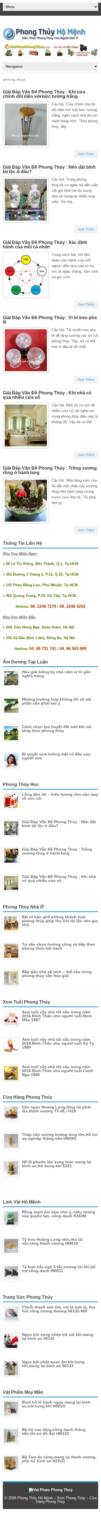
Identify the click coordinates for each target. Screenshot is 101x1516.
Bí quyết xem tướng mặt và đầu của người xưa (56, 756)
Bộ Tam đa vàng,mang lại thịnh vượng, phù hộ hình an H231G (59, 1459)
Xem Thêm (86, 154)
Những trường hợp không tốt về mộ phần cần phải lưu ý (56, 701)
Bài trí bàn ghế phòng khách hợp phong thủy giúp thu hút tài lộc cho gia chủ (60, 921)
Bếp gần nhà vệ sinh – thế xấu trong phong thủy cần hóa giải (57, 973)
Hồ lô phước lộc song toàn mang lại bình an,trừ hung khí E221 (56, 1164)
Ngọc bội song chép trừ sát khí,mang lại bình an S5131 (57, 1336)
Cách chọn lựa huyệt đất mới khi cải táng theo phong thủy (56, 728)
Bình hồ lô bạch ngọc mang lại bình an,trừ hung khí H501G (56, 1404)
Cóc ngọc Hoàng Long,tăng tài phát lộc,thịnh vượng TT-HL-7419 (56, 1109)
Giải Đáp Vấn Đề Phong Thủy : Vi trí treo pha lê (50, 319)
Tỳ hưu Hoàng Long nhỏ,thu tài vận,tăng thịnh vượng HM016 (52, 1241)
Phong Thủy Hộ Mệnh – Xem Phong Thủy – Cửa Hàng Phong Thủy (57, 1500)
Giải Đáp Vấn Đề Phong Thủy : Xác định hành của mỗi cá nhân (45, 244)
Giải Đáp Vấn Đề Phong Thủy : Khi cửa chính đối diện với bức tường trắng (44, 94)
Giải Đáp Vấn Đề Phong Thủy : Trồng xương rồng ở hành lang (50, 470)
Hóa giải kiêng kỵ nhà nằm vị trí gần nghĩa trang (56, 674)
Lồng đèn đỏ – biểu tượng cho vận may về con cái (60, 796)
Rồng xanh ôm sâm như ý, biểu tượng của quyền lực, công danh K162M (58, 1214)
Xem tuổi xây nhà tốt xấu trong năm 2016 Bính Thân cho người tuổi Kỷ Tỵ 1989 (58, 1043)
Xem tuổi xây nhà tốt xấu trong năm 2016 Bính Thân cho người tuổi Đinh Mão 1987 (57, 1016)
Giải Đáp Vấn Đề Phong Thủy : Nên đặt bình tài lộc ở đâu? (49, 169)
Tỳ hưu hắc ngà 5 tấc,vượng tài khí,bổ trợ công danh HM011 (59, 1269)
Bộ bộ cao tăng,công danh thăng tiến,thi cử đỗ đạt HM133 (54, 1431)
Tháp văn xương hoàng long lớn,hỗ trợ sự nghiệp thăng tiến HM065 (60, 1136)
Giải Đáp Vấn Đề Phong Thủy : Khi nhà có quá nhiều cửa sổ (47, 395)
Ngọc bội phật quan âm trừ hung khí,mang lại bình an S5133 (53, 1364)
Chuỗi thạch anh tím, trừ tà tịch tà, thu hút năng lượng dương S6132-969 (58, 1309)
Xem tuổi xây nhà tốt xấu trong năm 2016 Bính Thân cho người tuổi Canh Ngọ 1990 (57, 1071)
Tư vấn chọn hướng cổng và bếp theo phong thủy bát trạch (58, 946)
